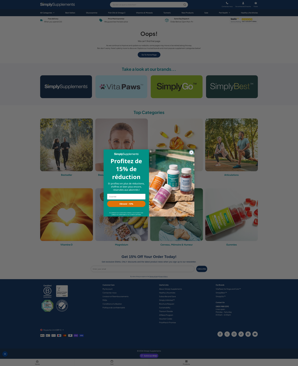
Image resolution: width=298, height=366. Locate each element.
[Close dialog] (191, 152)
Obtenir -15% (126, 203)
